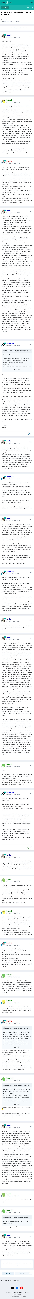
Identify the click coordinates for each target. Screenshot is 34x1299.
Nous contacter (17, 1292)
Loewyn (22, 1028)
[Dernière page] (31, 28)
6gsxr (22, 1217)
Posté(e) (13, 37)
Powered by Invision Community (17, 1296)
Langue (7, 1292)
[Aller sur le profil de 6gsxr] (3, 880)
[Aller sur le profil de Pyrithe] (3, 162)
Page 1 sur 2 (18, 28)
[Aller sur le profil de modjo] (3, 36)
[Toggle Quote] (4, 350)
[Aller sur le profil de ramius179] (3, 344)
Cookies (26, 1292)
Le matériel (16, 21)
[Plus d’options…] (30, 36)
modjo (5, 19)
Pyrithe (22, 1085)
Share (9, 1273)
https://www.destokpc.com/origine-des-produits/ (16, 486)
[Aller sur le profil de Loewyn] (3, 765)
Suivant (26, 28)
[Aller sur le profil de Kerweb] (3, 101)
